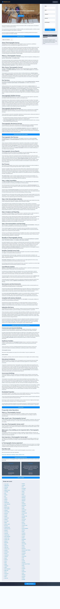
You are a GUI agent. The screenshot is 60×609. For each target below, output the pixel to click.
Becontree (6, 525)
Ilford (5, 493)
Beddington (24, 539)
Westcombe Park (7, 528)
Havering (5, 559)
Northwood (24, 571)
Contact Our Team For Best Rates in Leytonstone (21, 325)
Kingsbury (23, 511)
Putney (23, 514)
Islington (5, 516)
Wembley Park (24, 516)
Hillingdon (23, 574)
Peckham (6, 550)
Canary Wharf (6, 511)
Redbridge (13, 454)
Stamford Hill (6, 502)
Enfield (5, 544)
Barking (5, 505)
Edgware (23, 517)
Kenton (23, 531)
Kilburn (5, 576)
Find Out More (20, 407)
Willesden (23, 500)
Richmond (23, 548)
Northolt (23, 554)
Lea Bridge (6, 491)
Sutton (23, 557)
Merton (23, 526)
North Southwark (7, 536)
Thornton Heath (24, 525)
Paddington (6, 565)
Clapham (23, 485)
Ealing (23, 540)
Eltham (5, 562)
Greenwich (6, 533)
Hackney (5, 499)
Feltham (23, 577)
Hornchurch (6, 573)
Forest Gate (4, 454)
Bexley (23, 502)
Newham (5, 494)
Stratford (16, 454)
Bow (5, 496)
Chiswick (23, 520)
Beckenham (24, 505)
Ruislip (23, 570)
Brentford (23, 542)
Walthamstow (8, 454)
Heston (23, 565)
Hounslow (23, 562)
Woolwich (6, 530)
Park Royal (24, 519)
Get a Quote (21, 15)
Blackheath (6, 542)
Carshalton (24, 553)
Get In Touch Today (20, 36)
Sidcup (23, 491)
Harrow (23, 545)
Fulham (23, 506)
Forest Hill (6, 578)
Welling (5, 564)
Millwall (5, 522)
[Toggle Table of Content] (11, 40)
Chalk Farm (6, 547)
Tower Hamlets (6, 508)
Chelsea (23, 483)
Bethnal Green (6, 507)
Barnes (23, 522)
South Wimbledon (25, 528)
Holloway (6, 519)
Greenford (23, 551)
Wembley (23, 523)
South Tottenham (7, 504)
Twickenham (24, 556)
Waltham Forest (21, 454)
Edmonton (6, 513)
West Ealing (24, 543)
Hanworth (23, 576)
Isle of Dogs (6, 521)
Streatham (23, 503)
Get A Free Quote (21, 477)
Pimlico (5, 561)
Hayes (23, 573)
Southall (23, 560)
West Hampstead (7, 568)
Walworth (6, 541)
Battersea (23, 497)
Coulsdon (23, 568)
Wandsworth (24, 509)
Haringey (5, 514)
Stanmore (23, 534)
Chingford (6, 510)
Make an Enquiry (30, 583)
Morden (23, 537)
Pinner (23, 559)
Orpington (23, 533)
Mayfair (5, 558)
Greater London (7, 524)
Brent (23, 486)
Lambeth (5, 575)
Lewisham (6, 556)
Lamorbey (23, 489)
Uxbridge (23, 579)
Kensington (24, 488)
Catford (5, 567)
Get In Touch (50, 35)
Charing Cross (6, 548)
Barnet (23, 494)
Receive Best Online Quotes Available (21, 134)
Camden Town (6, 538)
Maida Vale (6, 570)
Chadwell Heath (7, 527)
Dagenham (6, 545)
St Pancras (6, 531)
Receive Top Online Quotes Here (21, 457)
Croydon (23, 536)
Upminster (23, 499)
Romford (5, 553)
